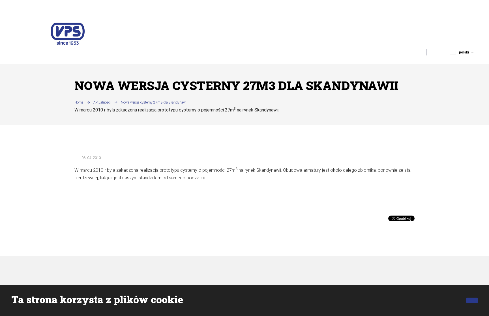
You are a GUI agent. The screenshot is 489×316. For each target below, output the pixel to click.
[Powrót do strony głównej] (67, 33)
